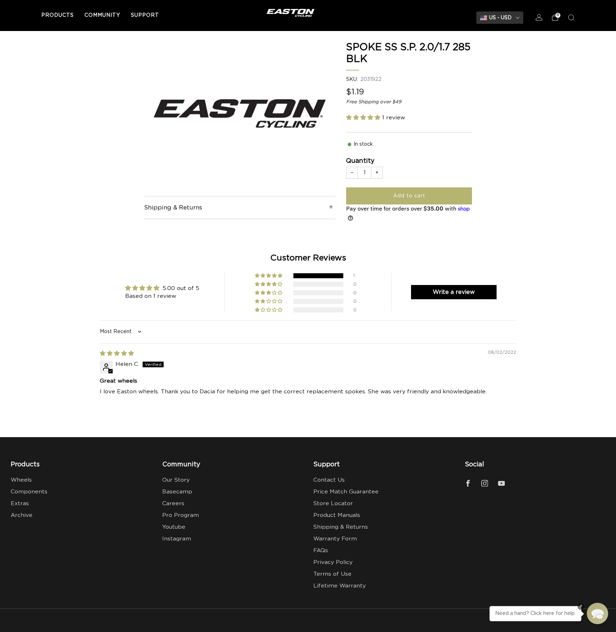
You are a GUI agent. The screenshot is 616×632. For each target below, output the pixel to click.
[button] (364, 117)
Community (102, 15)
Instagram (176, 539)
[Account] (539, 17)
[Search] (571, 17)
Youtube (173, 527)
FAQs (320, 550)
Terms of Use (332, 574)
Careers (173, 503)
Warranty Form (335, 539)
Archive (21, 515)
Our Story (176, 480)
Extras (20, 503)
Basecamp (177, 491)
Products (57, 15)
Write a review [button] (454, 292)
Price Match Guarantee (346, 491)
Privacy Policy (333, 562)
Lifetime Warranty (339, 586)
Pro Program (180, 515)
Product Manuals (336, 515)
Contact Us (329, 480)
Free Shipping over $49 (373, 101)
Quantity (360, 161)
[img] (117, 353)
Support (145, 15)
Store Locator (333, 503)
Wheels (21, 480)
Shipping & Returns (340, 527)
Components (29, 491)
